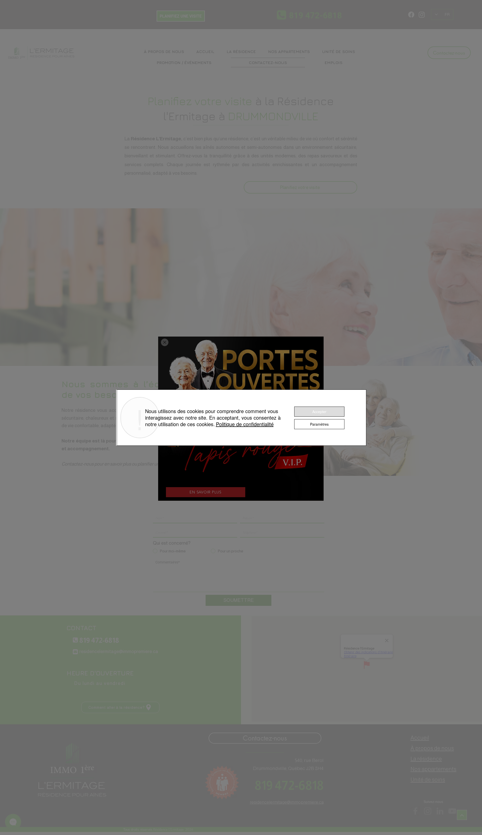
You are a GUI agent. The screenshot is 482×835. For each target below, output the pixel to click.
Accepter (319, 411)
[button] (164, 342)
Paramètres (319, 424)
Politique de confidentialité (245, 424)
